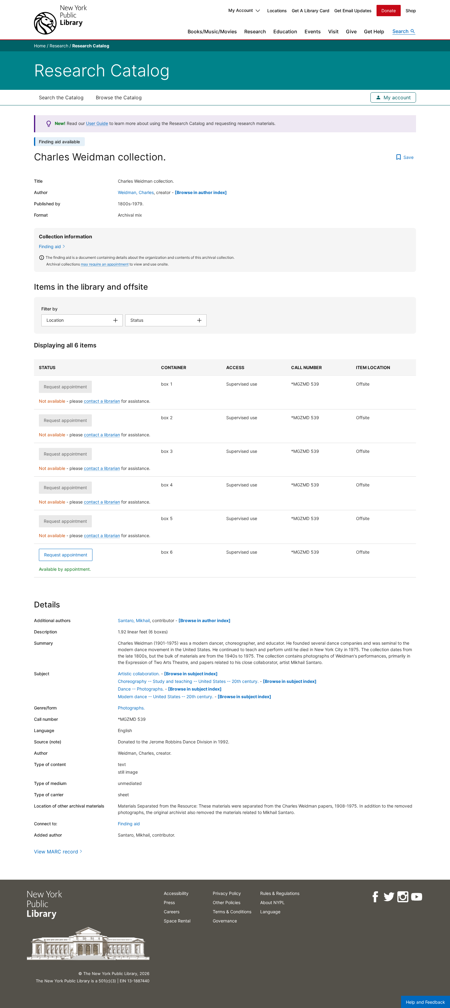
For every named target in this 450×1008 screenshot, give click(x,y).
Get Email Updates (353, 10)
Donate (388, 10)
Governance (225, 920)
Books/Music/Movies (212, 31)
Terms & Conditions (232, 911)
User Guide (97, 123)
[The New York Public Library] (60, 20)
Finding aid (50, 246)
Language (270, 911)
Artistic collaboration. (139, 673)
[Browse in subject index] (191, 673)
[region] (225, 468)
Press (169, 902)
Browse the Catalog (119, 97)
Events (313, 31)
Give (351, 31)
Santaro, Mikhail (134, 620)
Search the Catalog (61, 97)
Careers (171, 911)
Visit (333, 31)
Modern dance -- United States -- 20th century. (165, 696)
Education (285, 31)
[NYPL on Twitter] (389, 897)
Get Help (374, 31)
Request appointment (65, 554)
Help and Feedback (425, 1002)
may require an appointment (105, 264)
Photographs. (131, 707)
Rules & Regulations (279, 893)
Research (255, 31)
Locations (277, 10)
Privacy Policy (227, 893)
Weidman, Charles (136, 192)
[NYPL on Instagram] (402, 897)
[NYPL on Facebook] (375, 897)
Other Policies (226, 902)
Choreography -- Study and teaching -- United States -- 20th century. (188, 681)
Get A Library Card (310, 10)
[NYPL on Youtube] (416, 897)
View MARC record (56, 852)
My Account (240, 10)
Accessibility (176, 893)
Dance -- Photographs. (141, 688)
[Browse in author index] (201, 192)
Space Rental (177, 920)
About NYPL (272, 902)
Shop (411, 10)
